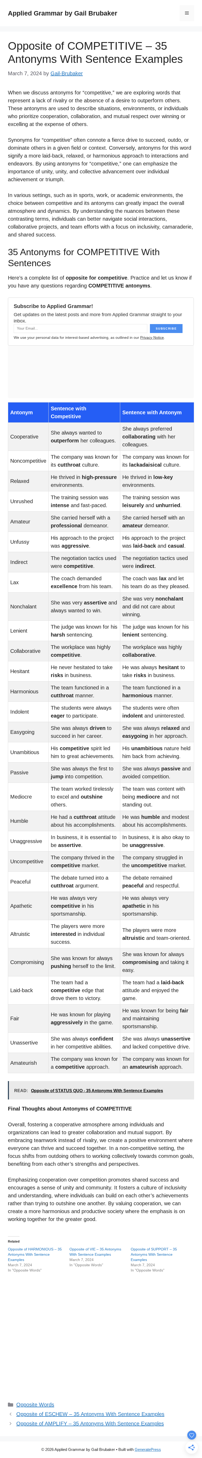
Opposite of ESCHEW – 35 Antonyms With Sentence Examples (90, 1414)
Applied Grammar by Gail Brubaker (62, 13)
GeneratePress (148, 1449)
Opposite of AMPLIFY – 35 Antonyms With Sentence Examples (90, 1423)
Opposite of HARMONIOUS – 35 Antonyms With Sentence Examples (35, 1254)
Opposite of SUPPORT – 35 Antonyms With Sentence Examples (154, 1254)
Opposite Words (35, 1404)
